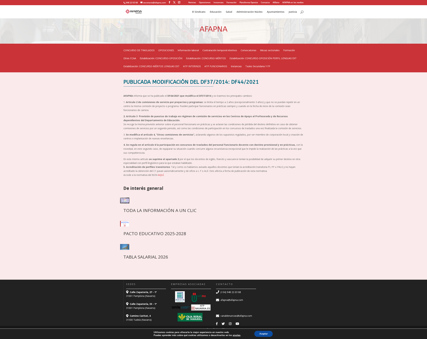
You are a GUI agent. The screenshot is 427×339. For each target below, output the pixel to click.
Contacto (265, 3)
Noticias (192, 3)
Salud (229, 12)
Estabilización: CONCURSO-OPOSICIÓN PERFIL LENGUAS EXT (263, 58)
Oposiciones (204, 3)
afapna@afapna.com (231, 300)
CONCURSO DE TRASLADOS (139, 50)
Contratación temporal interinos (219, 50)
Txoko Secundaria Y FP (257, 66)
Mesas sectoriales (270, 50)
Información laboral (188, 50)
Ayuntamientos (275, 12)
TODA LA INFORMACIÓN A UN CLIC (159, 210)
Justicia (293, 12)
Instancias (219, 3)
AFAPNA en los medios (293, 3)
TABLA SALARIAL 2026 (145, 257)
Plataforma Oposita (249, 3)
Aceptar (263, 333)
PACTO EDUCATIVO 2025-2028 (154, 233)
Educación (216, 12)
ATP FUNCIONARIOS (215, 66)
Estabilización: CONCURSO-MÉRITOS (206, 58)
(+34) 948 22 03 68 (230, 292)
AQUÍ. (161, 174)
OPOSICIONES (166, 50)
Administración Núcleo (250, 12)
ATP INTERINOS (192, 66)
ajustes (236, 335)
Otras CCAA (129, 58)
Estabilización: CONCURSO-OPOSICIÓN (161, 58)
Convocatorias (248, 50)
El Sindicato (198, 12)
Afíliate (276, 3)
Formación (232, 3)
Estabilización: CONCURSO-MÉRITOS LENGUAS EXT (151, 66)
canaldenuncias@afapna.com (236, 315)
